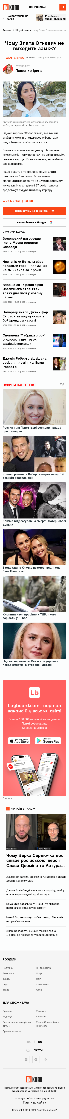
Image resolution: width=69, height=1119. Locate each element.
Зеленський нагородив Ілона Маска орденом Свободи (22, 243)
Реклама (41, 1011)
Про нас (7, 1011)
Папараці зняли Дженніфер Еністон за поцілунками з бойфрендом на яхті (25, 316)
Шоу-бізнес (15, 58)
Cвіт (38, 979)
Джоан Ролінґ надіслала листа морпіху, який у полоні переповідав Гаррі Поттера (35, 892)
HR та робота (43, 968)
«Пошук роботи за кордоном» (34, 1098)
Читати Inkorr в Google (31, 222)
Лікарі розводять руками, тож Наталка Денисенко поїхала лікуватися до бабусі (32, 933)
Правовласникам (12, 1031)
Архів (39, 990)
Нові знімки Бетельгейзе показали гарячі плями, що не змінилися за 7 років (25, 266)
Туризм (7, 979)
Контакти (41, 1017)
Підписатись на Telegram (31, 211)
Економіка (8, 974)
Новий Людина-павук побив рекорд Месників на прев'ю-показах (34, 919)
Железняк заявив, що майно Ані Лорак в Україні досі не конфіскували (36, 879)
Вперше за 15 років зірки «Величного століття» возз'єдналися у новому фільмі (23, 291)
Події (5, 985)
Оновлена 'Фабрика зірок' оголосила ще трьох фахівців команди (24, 340)
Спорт (39, 974)
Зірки (29, 201)
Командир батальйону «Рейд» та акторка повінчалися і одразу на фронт (32, 906)
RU (40, 1042)
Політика (8, 968)
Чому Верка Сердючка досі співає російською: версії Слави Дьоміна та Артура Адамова (35, 861)
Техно (6, 990)
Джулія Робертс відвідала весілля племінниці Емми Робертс (25, 363)
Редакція (8, 1017)
